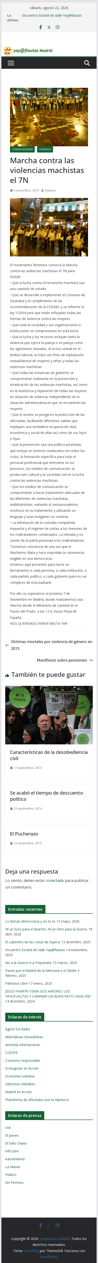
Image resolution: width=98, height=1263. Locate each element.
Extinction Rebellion (20, 1084)
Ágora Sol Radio (17, 1029)
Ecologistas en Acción (22, 1068)
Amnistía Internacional (22, 1044)
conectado (55, 880)
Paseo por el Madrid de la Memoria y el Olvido (41, 970)
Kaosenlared (14, 1159)
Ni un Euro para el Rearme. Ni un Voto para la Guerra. (46, 929)
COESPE (11, 1052)
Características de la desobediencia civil (49, 755)
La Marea (12, 1167)
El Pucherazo (24, 834)
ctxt (8, 1127)
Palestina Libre (16, 983)
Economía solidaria (19, 1076)
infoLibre (12, 1151)
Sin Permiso (14, 1182)
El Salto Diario (16, 1143)
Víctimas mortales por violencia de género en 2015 (51, 645)
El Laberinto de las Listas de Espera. (32, 942)
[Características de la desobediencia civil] (49, 689)
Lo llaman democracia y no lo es (30, 921)
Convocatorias (22, 149)
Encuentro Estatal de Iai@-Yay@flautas (52, 15)
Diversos (45, 149)
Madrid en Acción (18, 1092)
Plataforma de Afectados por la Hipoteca (37, 1099)
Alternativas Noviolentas (24, 1037)
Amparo (50, 190)
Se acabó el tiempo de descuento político (46, 796)
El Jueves (12, 1135)
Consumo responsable (22, 1060)
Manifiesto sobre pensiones (62, 660)
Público (10, 1174)
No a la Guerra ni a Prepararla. (28, 962)
